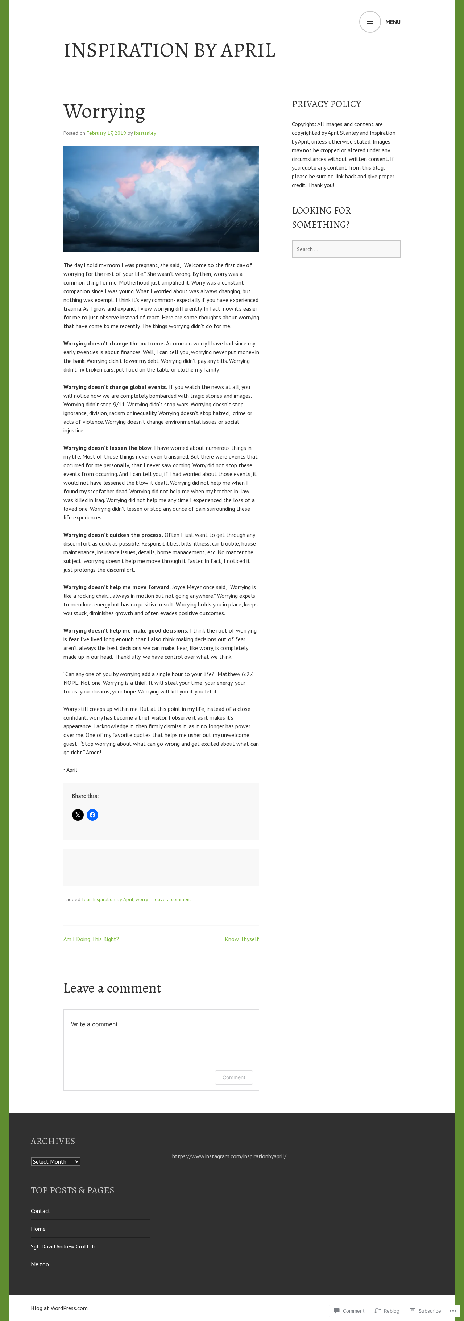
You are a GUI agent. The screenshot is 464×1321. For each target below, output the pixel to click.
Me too (40, 1264)
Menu (393, 21)
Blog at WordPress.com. (60, 1308)
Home (38, 1228)
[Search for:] (346, 249)
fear (86, 899)
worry (142, 899)
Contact (40, 1210)
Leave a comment (172, 899)
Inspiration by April (169, 50)
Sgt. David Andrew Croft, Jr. (63, 1246)
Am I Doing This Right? (91, 939)
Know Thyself (242, 939)
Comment (234, 1077)
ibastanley (145, 133)
